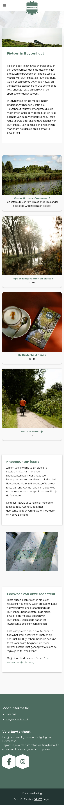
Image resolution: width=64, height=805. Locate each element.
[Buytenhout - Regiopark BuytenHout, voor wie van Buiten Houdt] (32, 8)
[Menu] (4, 5)
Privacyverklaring (32, 793)
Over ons (11, 714)
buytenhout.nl (52, 745)
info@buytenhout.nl (17, 719)
